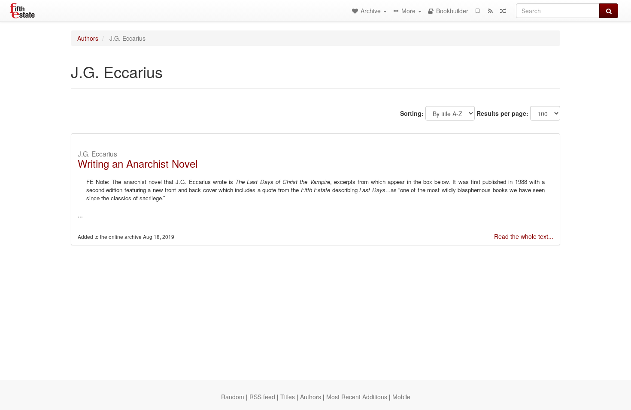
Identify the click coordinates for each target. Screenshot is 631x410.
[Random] (503, 10)
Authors (87, 38)
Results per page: (502, 113)
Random (232, 396)
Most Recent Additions (356, 396)
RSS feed (262, 396)
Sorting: (412, 113)
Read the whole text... (523, 236)
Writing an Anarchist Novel (137, 163)
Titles (287, 396)
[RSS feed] (490, 10)
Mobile (401, 396)
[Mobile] (477, 10)
